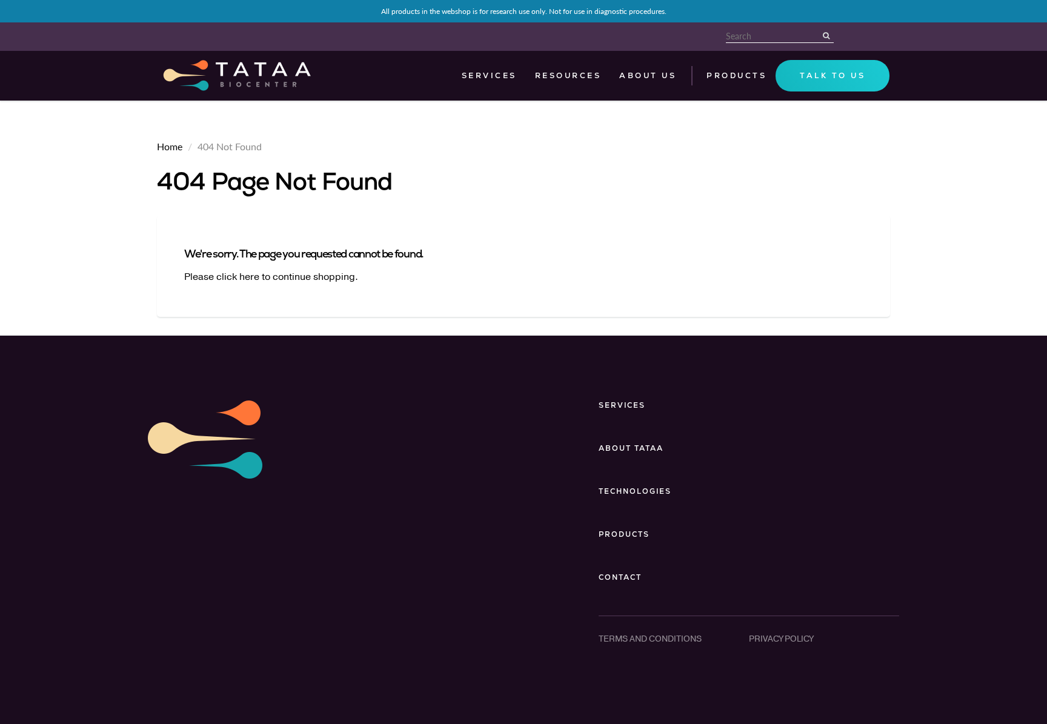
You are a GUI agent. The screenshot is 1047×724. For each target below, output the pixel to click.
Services (489, 76)
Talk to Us (832, 76)
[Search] (828, 35)
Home (169, 146)
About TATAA (631, 448)
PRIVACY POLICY (781, 639)
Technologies (635, 491)
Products (624, 534)
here (249, 277)
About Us (647, 76)
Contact (620, 577)
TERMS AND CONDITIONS (650, 639)
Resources (568, 76)
